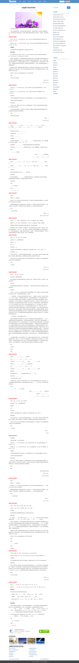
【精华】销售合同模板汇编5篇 (60, 41)
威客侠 (38, 661)
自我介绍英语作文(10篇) (59, 14)
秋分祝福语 (57, 47)
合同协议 (34, 1)
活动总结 (56, 82)
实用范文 (24, 1)
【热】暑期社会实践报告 (59, 36)
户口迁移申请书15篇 (33, 654)
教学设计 (56, 65)
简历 (55, 91)
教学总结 (56, 80)
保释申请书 (11, 656)
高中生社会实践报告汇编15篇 (60, 30)
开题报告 (56, 93)
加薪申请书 (11, 654)
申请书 (21, 4)
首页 (20, 1)
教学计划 (56, 71)
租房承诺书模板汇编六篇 (59, 23)
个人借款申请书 (32, 649)
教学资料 (44, 1)
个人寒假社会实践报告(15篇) (60, 43)
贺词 (55, 67)
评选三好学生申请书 (33, 651)
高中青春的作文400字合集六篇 (60, 45)
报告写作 (29, 1)
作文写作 (56, 73)
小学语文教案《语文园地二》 (60, 52)
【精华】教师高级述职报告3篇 (60, 25)
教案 (55, 60)
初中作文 (56, 62)
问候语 (56, 84)
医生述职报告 (57, 34)
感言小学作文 (57, 32)
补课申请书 (11, 653)
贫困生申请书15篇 (32, 653)
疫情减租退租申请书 (33, 648)
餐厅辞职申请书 (12, 651)
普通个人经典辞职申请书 (14, 649)
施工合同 (56, 78)
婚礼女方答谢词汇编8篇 (59, 21)
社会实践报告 (57, 87)
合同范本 (56, 76)
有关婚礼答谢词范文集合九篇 (60, 19)
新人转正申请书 (12, 648)
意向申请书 (31, 656)
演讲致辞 (39, 1)
